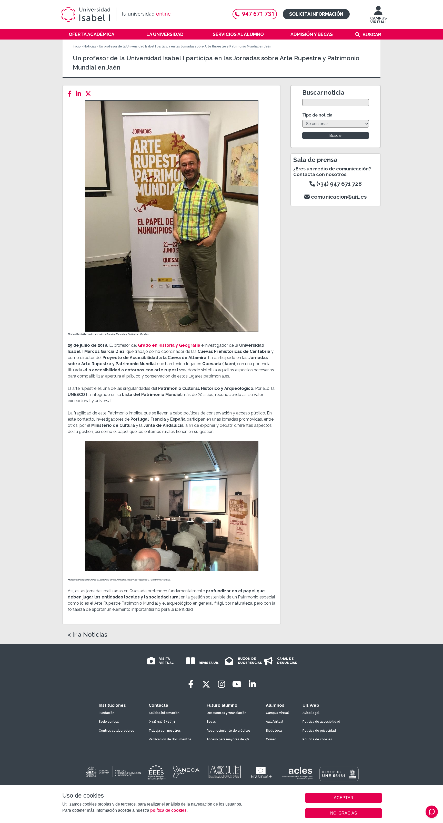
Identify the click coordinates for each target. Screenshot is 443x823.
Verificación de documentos (170, 739)
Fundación (106, 713)
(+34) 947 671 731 (162, 721)
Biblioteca (274, 730)
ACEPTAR (343, 798)
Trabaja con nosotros (165, 730)
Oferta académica (91, 34)
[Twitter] (89, 94)
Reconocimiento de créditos (228, 730)
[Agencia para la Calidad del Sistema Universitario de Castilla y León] (224, 772)
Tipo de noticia (317, 115)
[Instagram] (221, 684)
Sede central (109, 721)
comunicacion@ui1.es (338, 196)
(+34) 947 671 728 (338, 183)
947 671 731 (258, 14)
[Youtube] (236, 684)
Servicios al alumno (238, 34)
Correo (271, 739)
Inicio (77, 46)
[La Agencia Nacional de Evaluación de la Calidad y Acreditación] (186, 772)
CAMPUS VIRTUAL (378, 20)
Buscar (372, 34)
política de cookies (168, 810)
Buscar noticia (323, 92)
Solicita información (316, 14)
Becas (211, 721)
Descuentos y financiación (226, 713)
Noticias (90, 46)
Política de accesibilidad (321, 721)
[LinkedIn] (80, 94)
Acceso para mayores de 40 (228, 739)
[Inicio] (140, 14)
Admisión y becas (311, 34)
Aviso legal (311, 713)
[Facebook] (71, 94)
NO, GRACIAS (343, 813)
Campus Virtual (277, 713)
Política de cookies (317, 739)
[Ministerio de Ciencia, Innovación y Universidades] (113, 772)
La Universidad (165, 34)
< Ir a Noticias (87, 635)
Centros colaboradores (116, 730)
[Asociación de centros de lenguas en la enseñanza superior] (297, 773)
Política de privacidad (319, 730)
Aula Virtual (274, 721)
